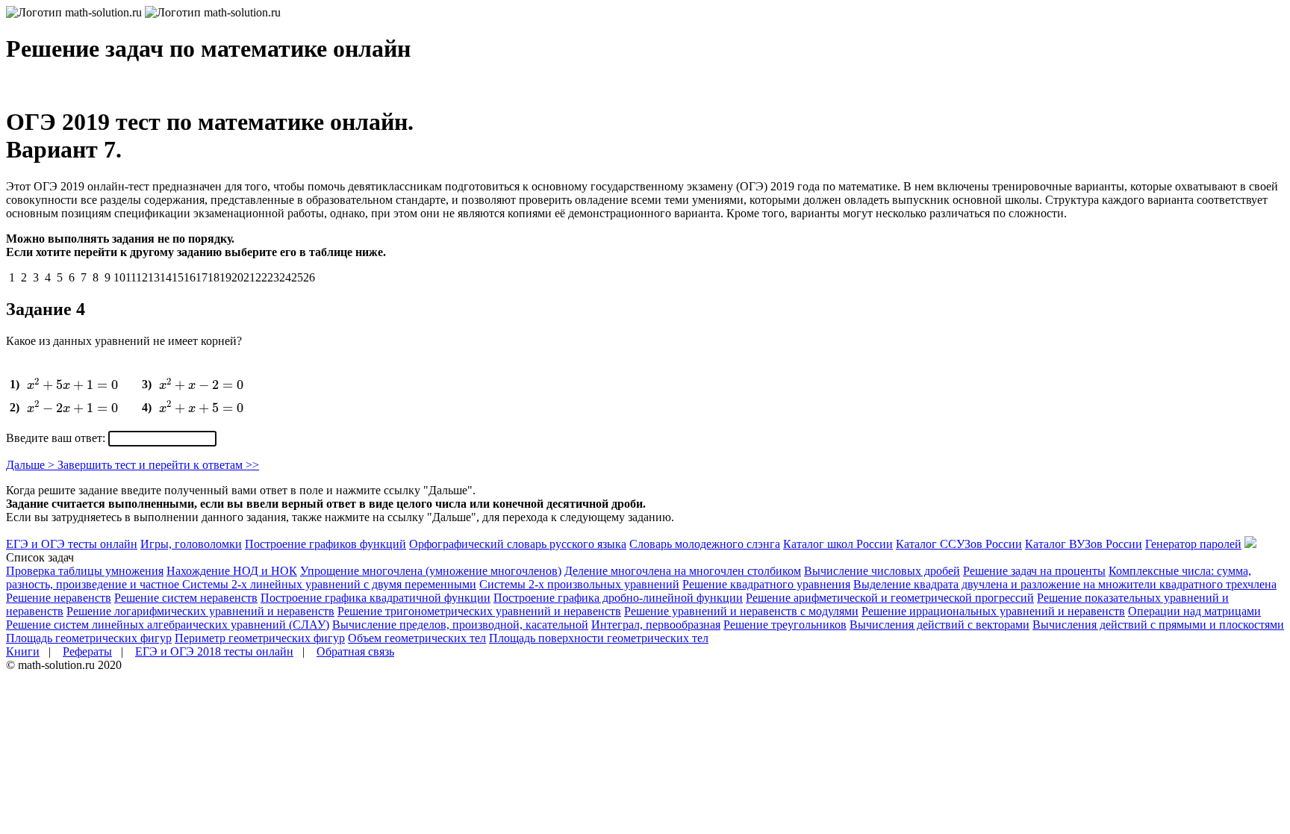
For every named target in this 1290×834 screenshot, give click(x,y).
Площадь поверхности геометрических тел (598, 638)
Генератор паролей (1193, 544)
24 (285, 277)
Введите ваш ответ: (57, 438)
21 (249, 277)
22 (261, 277)
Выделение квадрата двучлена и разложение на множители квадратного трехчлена (1065, 584)
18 (213, 277)
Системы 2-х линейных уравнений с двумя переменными (329, 584)
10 (119, 277)
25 (297, 277)
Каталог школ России (838, 544)
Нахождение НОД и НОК (231, 570)
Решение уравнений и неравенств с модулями (741, 611)
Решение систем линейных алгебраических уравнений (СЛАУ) (167, 624)
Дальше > (31, 464)
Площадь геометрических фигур (89, 638)
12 (142, 277)
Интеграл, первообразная (655, 624)
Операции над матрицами (1194, 611)
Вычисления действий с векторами (939, 624)
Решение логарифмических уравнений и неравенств (200, 611)
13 (154, 277)
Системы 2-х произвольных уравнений (579, 584)
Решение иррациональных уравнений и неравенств (993, 611)
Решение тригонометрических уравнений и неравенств (479, 611)
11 (130, 277)
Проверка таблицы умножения (84, 570)
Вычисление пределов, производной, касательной (460, 624)
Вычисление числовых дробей (882, 570)
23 (273, 277)
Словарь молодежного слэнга (704, 544)
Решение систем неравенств (186, 597)
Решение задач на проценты (1034, 570)
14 (166, 277)
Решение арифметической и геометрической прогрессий (890, 597)
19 (225, 277)
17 (202, 277)
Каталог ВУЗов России (1083, 544)
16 (190, 277)
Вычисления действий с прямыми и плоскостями (1158, 624)
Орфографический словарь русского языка (517, 544)
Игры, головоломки (191, 544)
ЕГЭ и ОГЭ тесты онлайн (71, 544)
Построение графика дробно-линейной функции (618, 597)
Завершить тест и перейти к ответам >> (158, 464)
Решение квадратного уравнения (766, 584)
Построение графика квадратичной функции (375, 597)
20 (237, 277)
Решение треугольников (785, 624)
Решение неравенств (58, 597)
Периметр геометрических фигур (260, 638)
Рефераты (87, 651)
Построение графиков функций (325, 544)
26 (309, 277)
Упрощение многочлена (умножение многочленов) (430, 570)
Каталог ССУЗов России (959, 544)
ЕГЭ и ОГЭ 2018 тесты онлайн (214, 651)
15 (178, 277)
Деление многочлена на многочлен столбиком (682, 570)
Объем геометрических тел (417, 638)
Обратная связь (355, 651)
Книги (23, 651)
